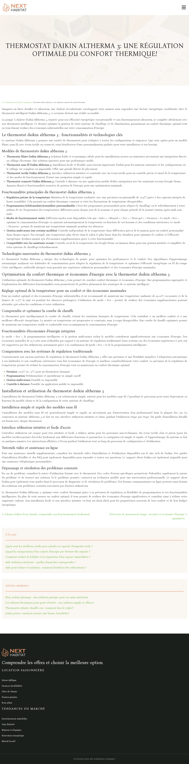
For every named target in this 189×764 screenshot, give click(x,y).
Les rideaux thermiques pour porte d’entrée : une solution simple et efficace (49, 602)
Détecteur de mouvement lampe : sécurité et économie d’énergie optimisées (147, 516)
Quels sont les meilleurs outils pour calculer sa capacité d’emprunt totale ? (49, 546)
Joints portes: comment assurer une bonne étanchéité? (37, 613)
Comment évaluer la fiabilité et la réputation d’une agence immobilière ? (47, 556)
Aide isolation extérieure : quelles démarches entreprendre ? (40, 562)
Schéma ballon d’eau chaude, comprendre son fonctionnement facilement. (47, 514)
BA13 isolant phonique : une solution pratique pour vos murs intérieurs (46, 597)
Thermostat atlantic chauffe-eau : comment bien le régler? (39, 608)
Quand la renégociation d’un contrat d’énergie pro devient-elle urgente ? (47, 551)
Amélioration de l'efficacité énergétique (18, 102)
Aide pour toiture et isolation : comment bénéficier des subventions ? (45, 567)
